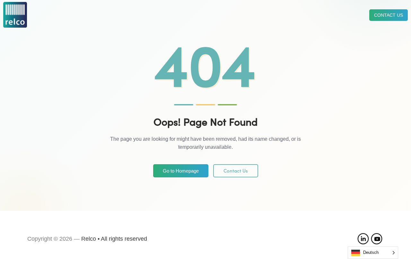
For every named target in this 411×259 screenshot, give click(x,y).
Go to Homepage (181, 171)
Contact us (388, 15)
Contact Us (235, 170)
